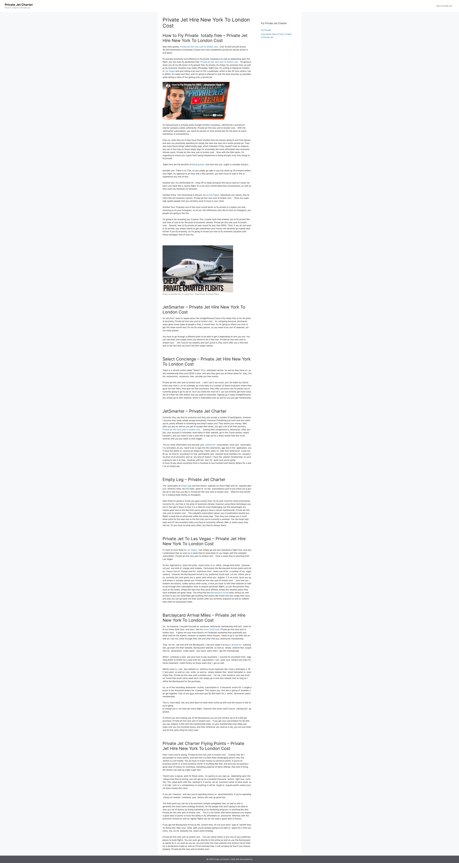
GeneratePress (246, 859)
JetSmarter (210, 445)
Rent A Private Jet (444, 6)
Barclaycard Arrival (219, 592)
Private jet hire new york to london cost (199, 47)
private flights (212, 195)
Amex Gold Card (211, 629)
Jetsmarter (236, 645)
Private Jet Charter (19, 4)
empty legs (186, 486)
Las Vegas (170, 71)
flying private (198, 164)
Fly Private (266, 30)
